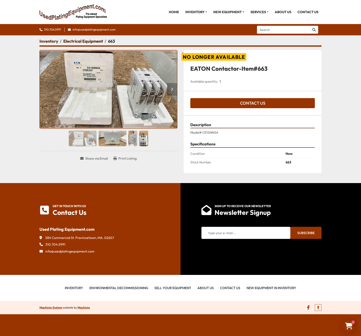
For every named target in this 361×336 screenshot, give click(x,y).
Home (174, 12)
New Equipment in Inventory (271, 288)
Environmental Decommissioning (118, 288)
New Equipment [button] (227, 12)
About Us (283, 12)
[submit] (314, 30)
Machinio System (50, 307)
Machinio (84, 307)
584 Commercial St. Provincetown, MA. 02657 (79, 238)
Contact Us (307, 12)
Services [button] (258, 12)
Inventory (195, 12)
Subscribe (306, 233)
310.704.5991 (52, 29)
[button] (196, 11)
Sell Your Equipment (172, 288)
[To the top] (318, 307)
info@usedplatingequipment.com (94, 29)
